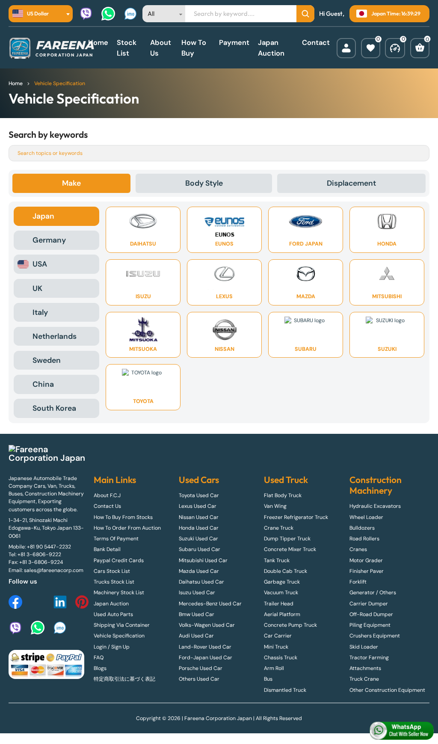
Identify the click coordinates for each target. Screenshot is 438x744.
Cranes (358, 549)
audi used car (196, 635)
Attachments (365, 668)
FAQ (99, 657)
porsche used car (200, 668)
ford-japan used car (205, 657)
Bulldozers (362, 528)
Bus (268, 679)
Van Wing (275, 506)
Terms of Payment (116, 538)
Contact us (107, 506)
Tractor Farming (369, 657)
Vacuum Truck (281, 592)
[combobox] (41, 13)
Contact (316, 42)
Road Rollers (364, 538)
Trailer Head (278, 603)
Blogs (100, 668)
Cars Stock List (112, 571)
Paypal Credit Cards (119, 560)
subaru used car (199, 549)
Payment (234, 42)
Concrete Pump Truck (290, 625)
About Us (160, 48)
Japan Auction (271, 48)
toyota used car (199, 495)
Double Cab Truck (285, 571)
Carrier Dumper (368, 603)
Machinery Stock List (119, 592)
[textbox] (33, 14)
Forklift (358, 581)
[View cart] (419, 48)
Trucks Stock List (114, 581)
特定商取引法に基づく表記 (124, 679)
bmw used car (196, 614)
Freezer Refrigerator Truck (296, 517)
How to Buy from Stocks (123, 517)
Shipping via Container (122, 625)
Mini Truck (276, 646)
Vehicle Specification (119, 635)
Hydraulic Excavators (375, 506)
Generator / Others (372, 592)
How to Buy (193, 48)
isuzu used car (197, 592)
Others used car (199, 679)
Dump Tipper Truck (287, 538)
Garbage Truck (282, 581)
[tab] (71, 183)
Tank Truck (277, 560)
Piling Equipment (370, 625)
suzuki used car (198, 538)
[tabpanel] (219, 312)
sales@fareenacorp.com (53, 570)
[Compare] (395, 48)
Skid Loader (363, 646)
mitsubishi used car (203, 560)
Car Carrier (278, 635)
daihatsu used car (201, 581)
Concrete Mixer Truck (290, 549)
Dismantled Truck (285, 690)
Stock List (126, 48)
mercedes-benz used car (210, 603)
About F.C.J (107, 495)
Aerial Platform (282, 614)
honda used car (199, 528)
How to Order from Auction (127, 528)
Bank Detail (107, 549)
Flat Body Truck (283, 495)
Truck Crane (364, 679)
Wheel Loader (366, 517)
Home (98, 42)
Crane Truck (278, 528)
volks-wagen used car (207, 625)
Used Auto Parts (113, 614)
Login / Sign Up (112, 646)
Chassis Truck (280, 657)
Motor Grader (366, 560)
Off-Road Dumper (371, 614)
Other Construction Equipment (387, 690)
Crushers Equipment (374, 635)
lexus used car (197, 506)
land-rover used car (205, 646)
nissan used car (199, 517)
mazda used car (199, 571)
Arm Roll (274, 668)
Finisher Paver (366, 571)
